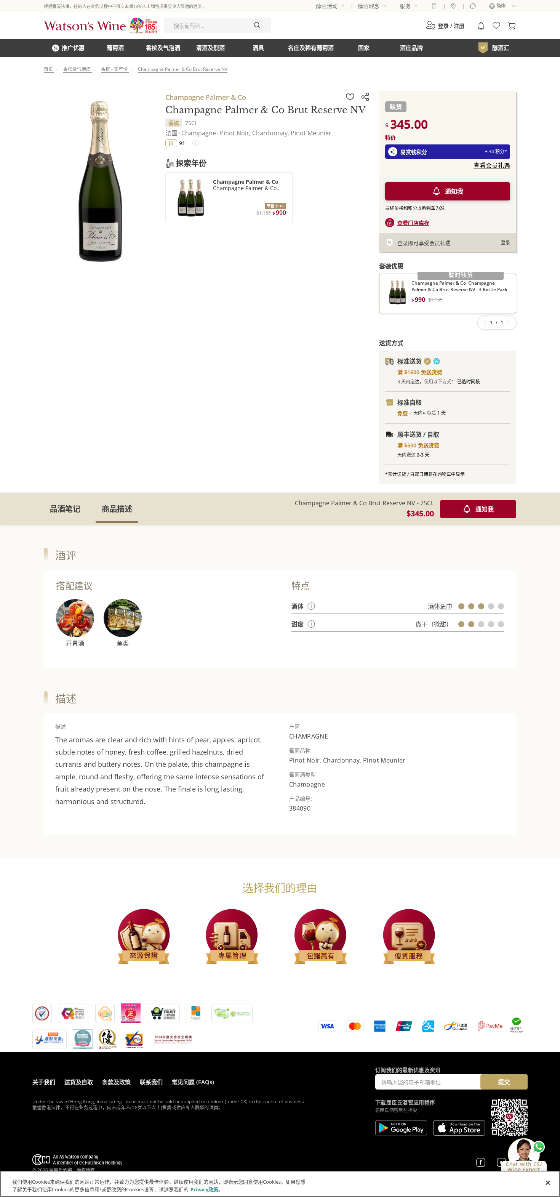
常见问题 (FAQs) (193, 1082)
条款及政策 (116, 1082)
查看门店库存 (413, 222)
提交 (504, 1082)
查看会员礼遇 (492, 165)
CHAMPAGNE (308, 736)
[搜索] (257, 25)
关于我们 (43, 1082)
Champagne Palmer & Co (205, 97)
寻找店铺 (453, 6)
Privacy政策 (204, 1189)
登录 (505, 242)
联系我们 (151, 1082)
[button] (445, 25)
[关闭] (547, 1183)
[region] (280, 1184)
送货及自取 (78, 1082)
